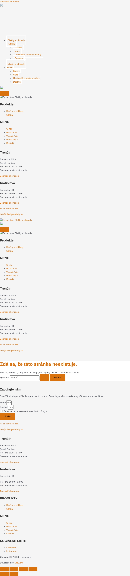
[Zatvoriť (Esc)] (33, 569)
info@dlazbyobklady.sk (11, 214)
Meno (3, 402)
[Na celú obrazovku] (14, 569)
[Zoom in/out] (4, 569)
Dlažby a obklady (16, 40)
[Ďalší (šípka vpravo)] (14, 574)
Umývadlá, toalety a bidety (28, 54)
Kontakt (4, 407)
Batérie (18, 47)
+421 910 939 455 (9, 208)
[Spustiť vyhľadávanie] (44, 377)
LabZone (18, 563)
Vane (17, 51)
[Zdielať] (23, 569)
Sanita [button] (11, 44)
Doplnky (19, 58)
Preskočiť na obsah (9, 1)
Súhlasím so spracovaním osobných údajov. (26, 411)
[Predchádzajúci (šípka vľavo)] (4, 574)
